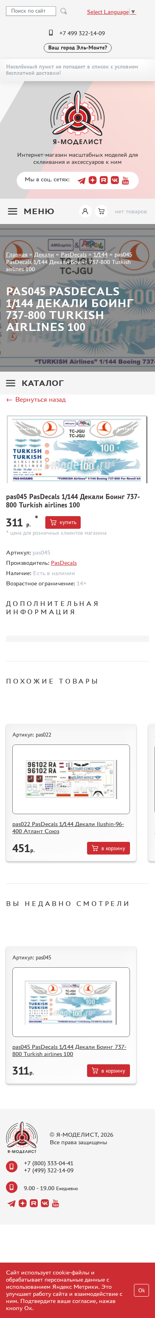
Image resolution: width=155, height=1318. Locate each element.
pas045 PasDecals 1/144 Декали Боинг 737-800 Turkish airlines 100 (69, 1050)
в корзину (113, 848)
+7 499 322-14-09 (82, 33)
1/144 (100, 254)
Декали (44, 254)
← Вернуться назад (36, 399)
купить (68, 522)
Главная (16, 254)
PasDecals (74, 254)
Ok (141, 1290)
